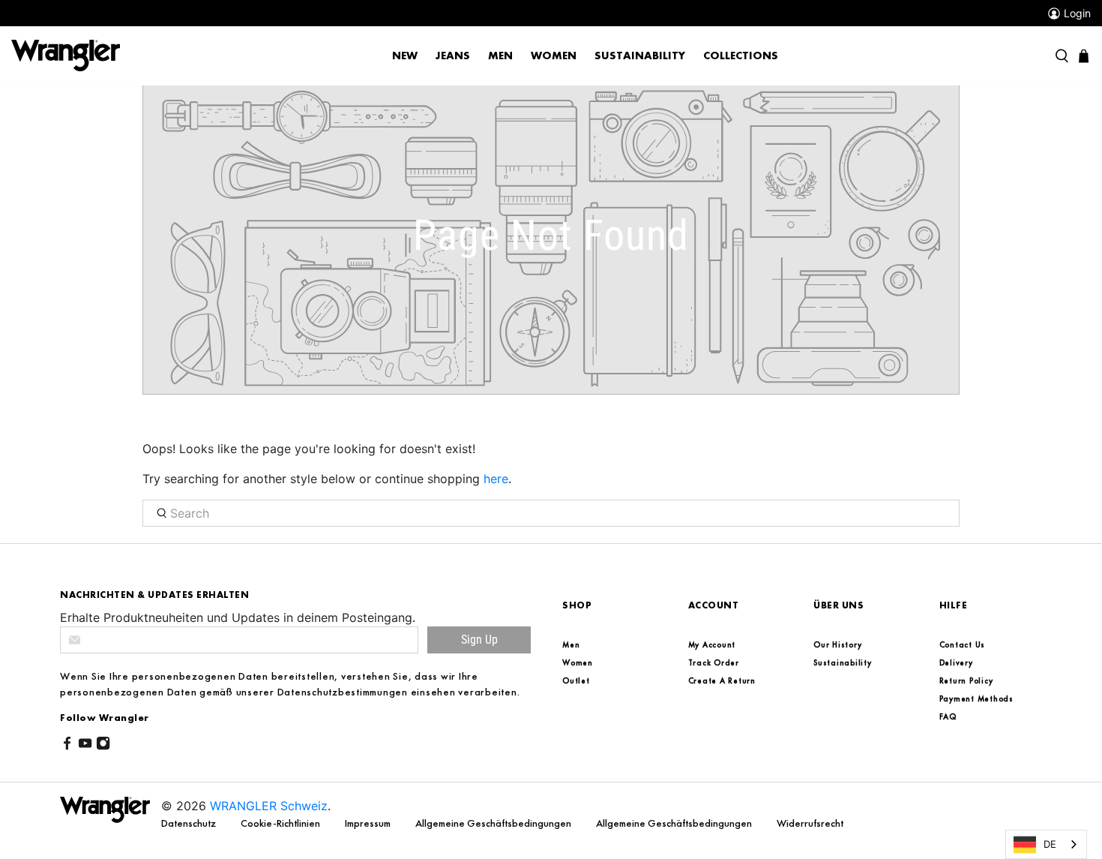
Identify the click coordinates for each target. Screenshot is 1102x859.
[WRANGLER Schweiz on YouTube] (85, 745)
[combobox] (1046, 844)
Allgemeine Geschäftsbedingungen (494, 823)
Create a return (722, 680)
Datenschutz (189, 823)
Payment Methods (976, 698)
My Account (712, 644)
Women (553, 55)
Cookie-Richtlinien (281, 823)
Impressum (369, 823)
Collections (740, 55)
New (405, 55)
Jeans (453, 55)
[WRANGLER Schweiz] (65, 54)
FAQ (948, 716)
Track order (713, 662)
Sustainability (639, 55)
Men (500, 55)
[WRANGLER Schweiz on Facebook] (67, 745)
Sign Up (479, 639)
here (496, 478)
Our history (837, 644)
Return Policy (966, 680)
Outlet (576, 680)
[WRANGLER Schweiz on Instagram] (103, 745)
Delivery (956, 662)
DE (1050, 844)
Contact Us (962, 644)
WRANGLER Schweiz (269, 805)
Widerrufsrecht (810, 823)
